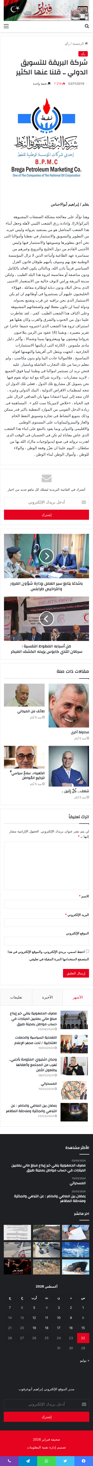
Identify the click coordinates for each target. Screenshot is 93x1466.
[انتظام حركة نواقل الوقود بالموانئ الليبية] (75, 1267)
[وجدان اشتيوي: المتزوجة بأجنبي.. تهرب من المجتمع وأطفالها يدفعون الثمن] (74, 1066)
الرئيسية (78, 43)
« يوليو (84, 1360)
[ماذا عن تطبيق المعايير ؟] (17, 1232)
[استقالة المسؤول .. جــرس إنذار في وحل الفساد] (75, 1232)
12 (34, 1318)
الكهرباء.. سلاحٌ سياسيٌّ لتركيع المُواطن (27, 775)
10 (59, 1318)
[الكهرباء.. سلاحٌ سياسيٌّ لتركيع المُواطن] (24, 757)
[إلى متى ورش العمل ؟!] (75, 1249)
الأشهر (78, 997)
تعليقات (16, 997)
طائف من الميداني (31, 711)
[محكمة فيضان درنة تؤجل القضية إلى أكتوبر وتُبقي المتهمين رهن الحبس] (46, 1267)
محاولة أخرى (80, 732)
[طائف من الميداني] (24, 695)
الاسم (84, 896)
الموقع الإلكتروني (77, 933)
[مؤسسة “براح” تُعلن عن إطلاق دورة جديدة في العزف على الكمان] (17, 1267)
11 (46, 1318)
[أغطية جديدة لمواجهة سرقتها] (46, 1249)
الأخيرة (47, 997)
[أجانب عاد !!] (46, 1232)
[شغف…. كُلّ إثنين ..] (69, 766)
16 (71, 1328)
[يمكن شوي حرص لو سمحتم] (17, 1249)
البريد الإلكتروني (77, 915)
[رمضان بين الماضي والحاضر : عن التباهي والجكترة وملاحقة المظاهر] (74, 1112)
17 (58, 1328)
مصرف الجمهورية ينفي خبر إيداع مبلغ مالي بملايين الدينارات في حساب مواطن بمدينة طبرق (33, 1018)
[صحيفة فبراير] (46, 10)
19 (34, 1328)
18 (46, 1328)
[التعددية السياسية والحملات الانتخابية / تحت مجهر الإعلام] (74, 1044)
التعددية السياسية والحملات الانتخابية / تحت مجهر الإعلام (35, 1040)
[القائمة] (6, 26)
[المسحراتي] (74, 1090)
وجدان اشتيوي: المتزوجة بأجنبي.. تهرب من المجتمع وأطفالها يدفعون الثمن (33, 1064)
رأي (67, 43)
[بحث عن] (86, 26)
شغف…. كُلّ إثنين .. (75, 791)
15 (83, 1328)
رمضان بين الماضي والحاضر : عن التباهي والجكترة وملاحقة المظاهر (31, 1108)
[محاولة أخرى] (69, 705)
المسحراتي (49, 1083)
